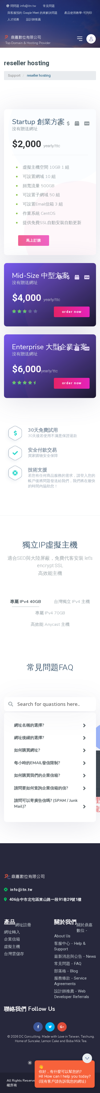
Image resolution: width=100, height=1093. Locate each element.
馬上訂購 (33, 240)
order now (72, 311)
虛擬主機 (12, 947)
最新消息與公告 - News (75, 956)
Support (14, 75)
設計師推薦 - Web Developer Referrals (71, 994)
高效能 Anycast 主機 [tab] (50, 624)
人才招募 (13, 19)
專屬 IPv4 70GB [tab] (50, 613)
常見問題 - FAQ (67, 964)
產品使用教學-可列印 (78, 13)
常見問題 (49, 6)
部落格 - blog (66, 971)
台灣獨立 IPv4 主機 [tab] (72, 602)
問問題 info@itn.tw (23, 6)
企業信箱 (12, 939)
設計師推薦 (33, 19)
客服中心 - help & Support (70, 946)
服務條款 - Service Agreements (70, 981)
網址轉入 (12, 932)
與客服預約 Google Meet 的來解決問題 (32, 13)
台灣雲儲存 (14, 954)
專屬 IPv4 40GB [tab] (25, 602)
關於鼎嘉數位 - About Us (73, 930)
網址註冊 (23, 925)
